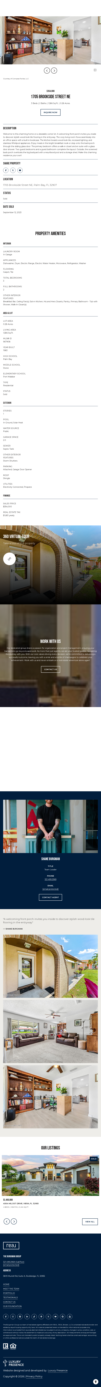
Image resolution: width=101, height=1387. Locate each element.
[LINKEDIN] (27, 1316)
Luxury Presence (58, 1370)
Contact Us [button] (50, 669)
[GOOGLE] (62, 1316)
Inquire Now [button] (50, 112)
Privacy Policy (34, 1376)
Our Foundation (12, 1306)
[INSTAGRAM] (13, 1316)
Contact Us (9, 1302)
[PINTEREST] (20, 1316)
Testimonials (10, 1297)
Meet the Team (11, 1289)
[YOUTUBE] (55, 1316)
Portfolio (9, 1293)
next (54, 71)
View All (90, 1222)
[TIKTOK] (34, 1316)
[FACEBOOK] (5, 1316)
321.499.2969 (50, 879)
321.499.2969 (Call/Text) (13, 1262)
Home (6, 1284)
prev (47, 71)
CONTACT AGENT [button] (50, 897)
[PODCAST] (41, 1316)
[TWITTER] (48, 1316)
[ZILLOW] (69, 1316)
